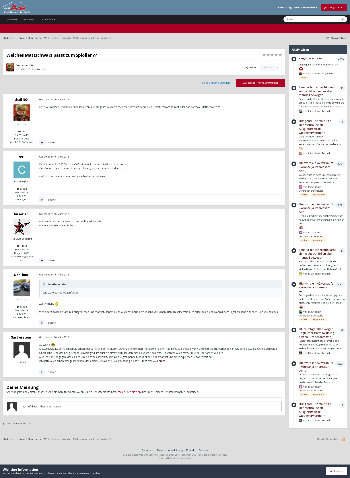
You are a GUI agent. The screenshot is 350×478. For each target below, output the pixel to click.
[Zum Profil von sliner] (300, 187)
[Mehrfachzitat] (41, 142)
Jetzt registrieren (333, 7)
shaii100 (27, 65)
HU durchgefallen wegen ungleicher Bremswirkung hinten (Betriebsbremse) (316, 333)
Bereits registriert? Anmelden (297, 7)
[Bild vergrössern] (57, 303)
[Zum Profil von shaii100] (10, 67)
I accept (338, 471)
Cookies (203, 450)
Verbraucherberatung (311, 190)
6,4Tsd (23, 246)
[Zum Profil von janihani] (300, 111)
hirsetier (21, 214)
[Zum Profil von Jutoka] (300, 273)
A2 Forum (159, 361)
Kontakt (190, 450)
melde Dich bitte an (129, 392)
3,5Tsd (23, 306)
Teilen (252, 67)
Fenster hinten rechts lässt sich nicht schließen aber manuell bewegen (317, 91)
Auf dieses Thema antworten (260, 82)
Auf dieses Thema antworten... (44, 406)
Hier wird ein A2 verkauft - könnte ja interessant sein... (316, 167)
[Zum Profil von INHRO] (300, 73)
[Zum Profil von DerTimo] (21, 287)
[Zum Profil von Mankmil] (300, 420)
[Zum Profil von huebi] (300, 153)
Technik (41, 69)
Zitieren (52, 142)
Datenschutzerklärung (170, 450)
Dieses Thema (327, 19)
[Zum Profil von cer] (21, 170)
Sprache (147, 450)
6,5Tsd (23, 188)
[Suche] (343, 19)
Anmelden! (48, 19)
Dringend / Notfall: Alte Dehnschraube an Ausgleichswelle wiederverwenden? (315, 127)
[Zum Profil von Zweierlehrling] (300, 312)
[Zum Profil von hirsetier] (21, 227)
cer (21, 157)
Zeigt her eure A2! (311, 58)
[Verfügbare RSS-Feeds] (343, 439)
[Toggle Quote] (44, 284)
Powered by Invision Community (175, 458)
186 (23, 131)
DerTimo (21, 275)
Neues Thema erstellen (216, 82)
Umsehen (11, 19)
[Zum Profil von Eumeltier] (300, 232)
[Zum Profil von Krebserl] (300, 353)
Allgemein (327, 73)
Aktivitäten (29, 19)
